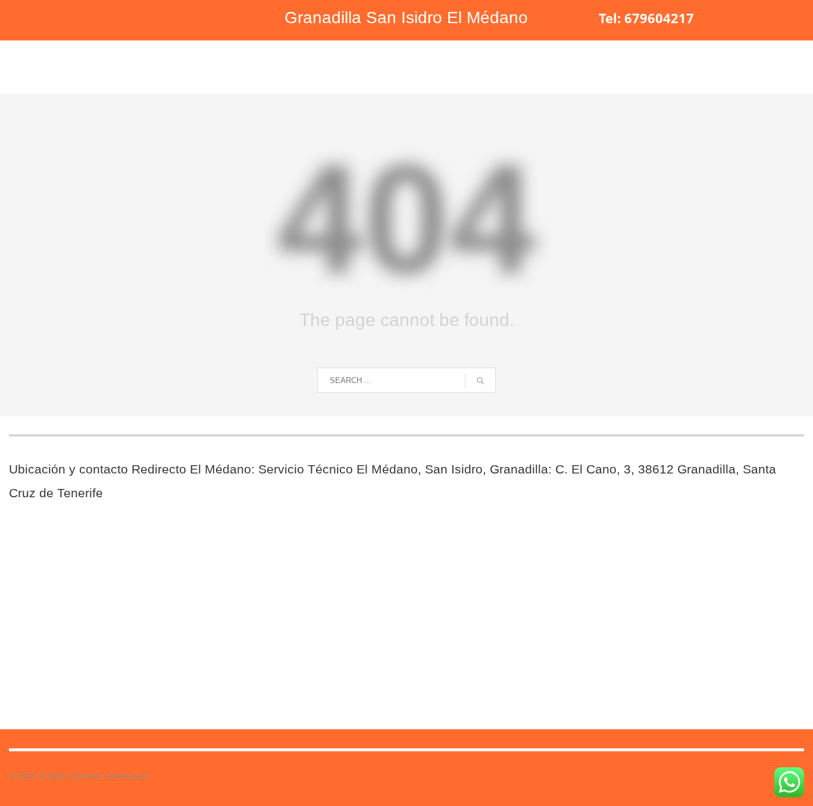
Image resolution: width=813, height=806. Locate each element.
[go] (480, 380)
